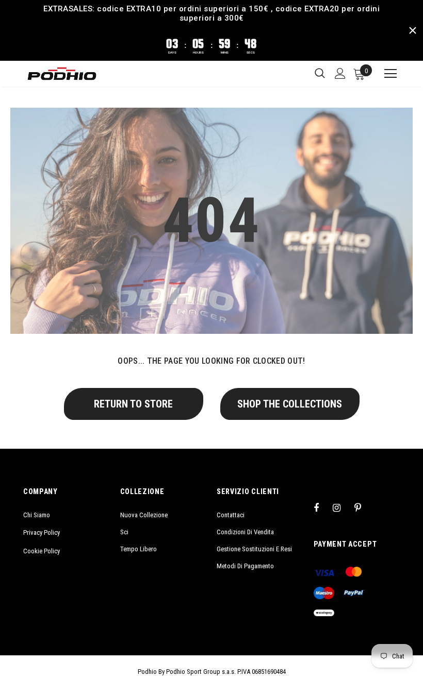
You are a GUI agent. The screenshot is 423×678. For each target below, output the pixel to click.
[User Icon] (340, 73)
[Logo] (62, 73)
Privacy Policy (41, 532)
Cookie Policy (41, 551)
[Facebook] (323, 507)
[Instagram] (342, 507)
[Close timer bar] (413, 30)
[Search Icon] (320, 74)
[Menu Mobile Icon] (386, 73)
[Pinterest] (363, 507)
